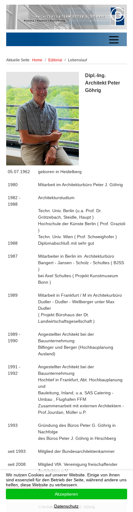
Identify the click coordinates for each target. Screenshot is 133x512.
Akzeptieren (66, 494)
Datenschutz (66, 506)
